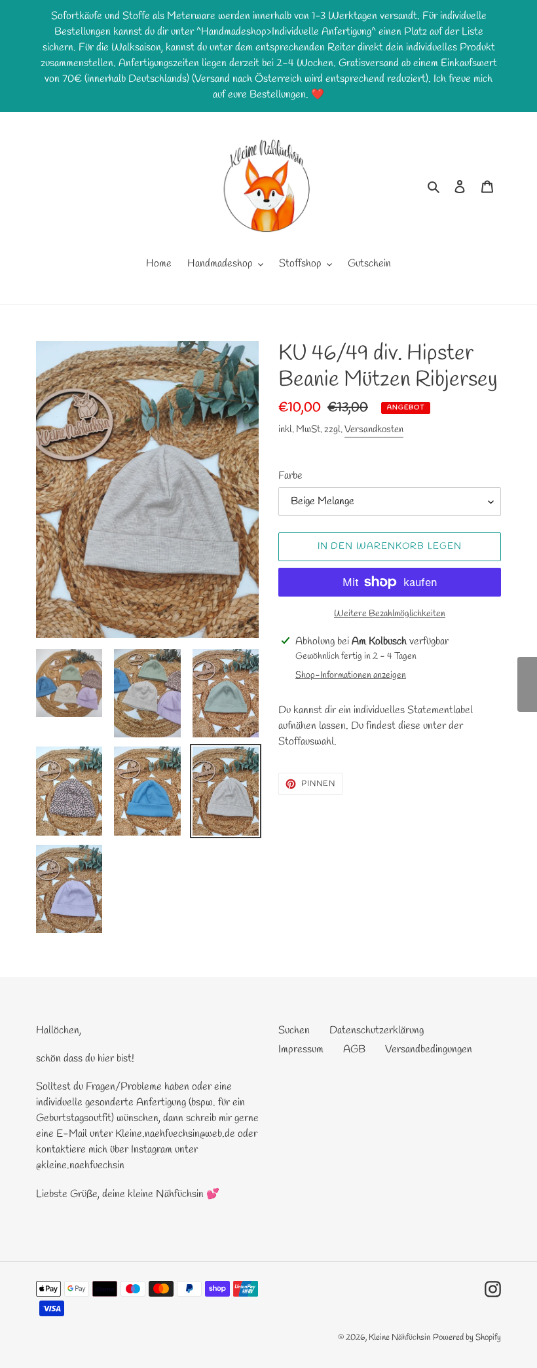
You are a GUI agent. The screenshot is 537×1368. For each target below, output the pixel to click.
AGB (354, 1049)
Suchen (294, 1030)
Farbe (290, 476)
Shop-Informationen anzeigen (350, 675)
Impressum (301, 1049)
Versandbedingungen (428, 1049)
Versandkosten (373, 429)
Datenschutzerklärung (376, 1030)
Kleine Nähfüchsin (399, 1337)
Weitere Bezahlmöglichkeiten (389, 614)
